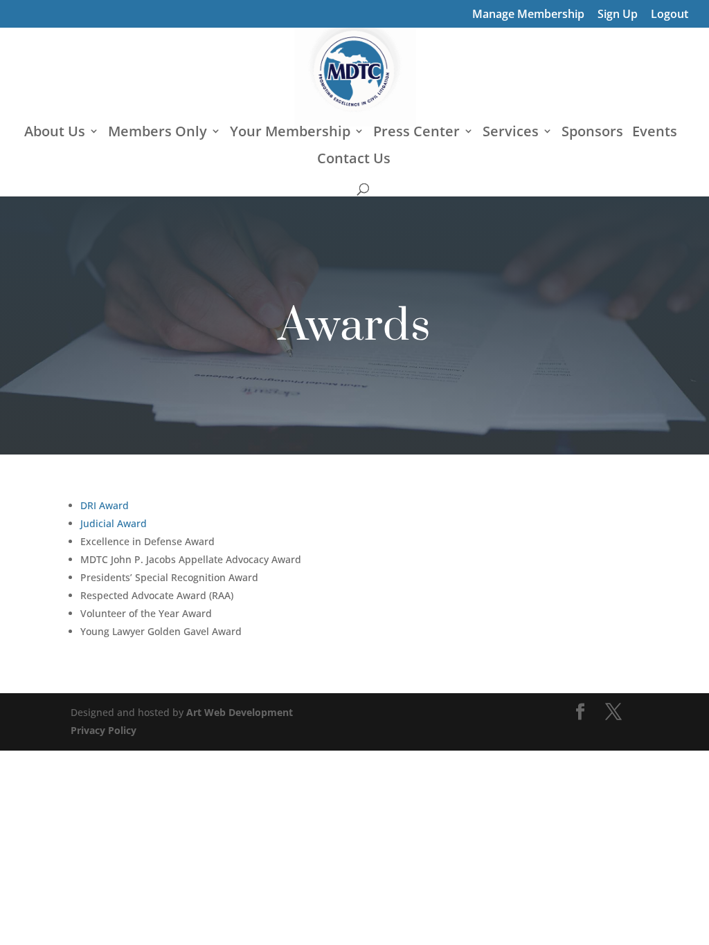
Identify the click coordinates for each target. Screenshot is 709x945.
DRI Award (104, 505)
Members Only (157, 133)
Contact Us (354, 160)
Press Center (416, 133)
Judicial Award (113, 523)
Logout (669, 14)
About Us (54, 133)
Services (511, 133)
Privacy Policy (103, 730)
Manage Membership (528, 14)
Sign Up (618, 14)
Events (654, 133)
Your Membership (290, 133)
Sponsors (592, 133)
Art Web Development (239, 712)
